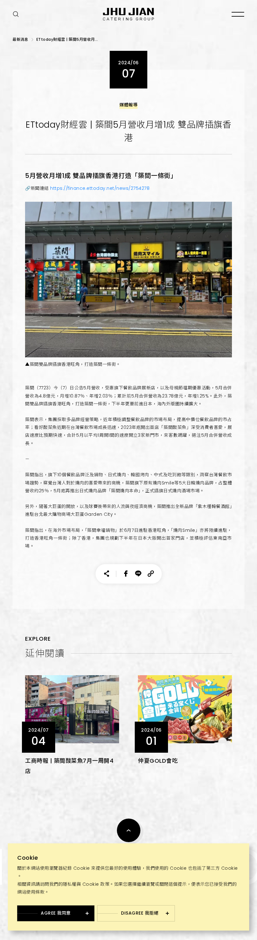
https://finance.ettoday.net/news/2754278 (99, 188)
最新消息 (20, 39)
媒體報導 (128, 105)
